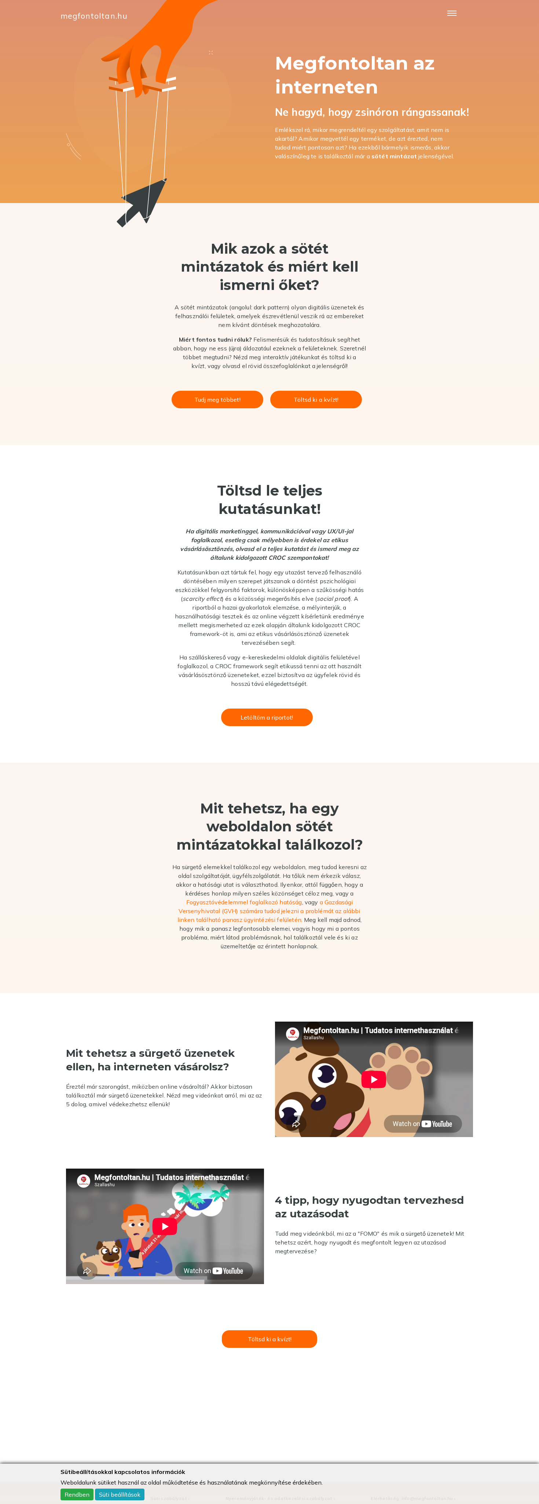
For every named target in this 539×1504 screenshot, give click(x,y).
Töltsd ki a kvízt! (316, 399)
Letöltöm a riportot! (267, 717)
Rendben (77, 1494)
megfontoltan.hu (94, 16)
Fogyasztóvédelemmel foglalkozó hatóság (244, 902)
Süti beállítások (119, 1494)
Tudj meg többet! (217, 399)
